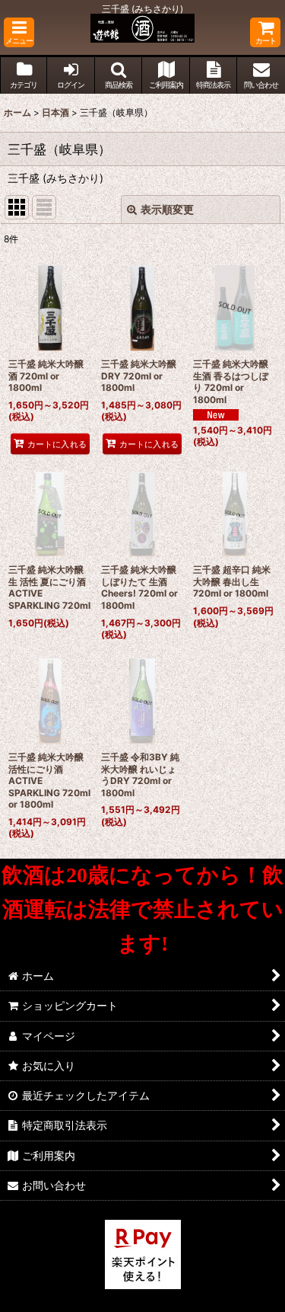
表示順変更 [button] (167, 209)
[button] (19, 32)
